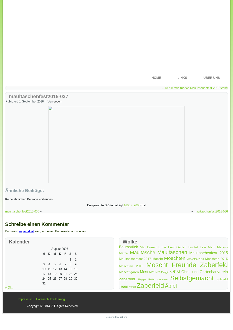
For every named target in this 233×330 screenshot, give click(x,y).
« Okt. (9, 287)
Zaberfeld (150, 285)
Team (123, 286)
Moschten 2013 (195, 259)
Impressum (25, 299)
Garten (181, 247)
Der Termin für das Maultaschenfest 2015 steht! (194, 88)
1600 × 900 (131, 205)
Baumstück (128, 247)
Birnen (152, 247)
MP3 (151, 272)
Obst (175, 271)
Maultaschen (172, 252)
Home (156, 77)
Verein (132, 286)
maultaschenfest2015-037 (38, 96)
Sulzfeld (222, 279)
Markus (222, 247)
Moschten (174, 258)
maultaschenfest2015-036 (211, 211)
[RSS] (13, 301)
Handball (193, 247)
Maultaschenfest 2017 (135, 259)
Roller (151, 279)
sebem (57, 101)
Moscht (157, 259)
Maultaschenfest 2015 (208, 253)
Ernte (162, 247)
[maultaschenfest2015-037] (116, 182)
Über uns (211, 77)
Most (144, 272)
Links (182, 77)
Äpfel (171, 286)
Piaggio (142, 279)
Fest (171, 247)
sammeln (162, 279)
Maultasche (142, 252)
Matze (123, 253)
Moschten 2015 (216, 259)
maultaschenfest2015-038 (22, 211)
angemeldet (26, 231)
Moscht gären (129, 272)
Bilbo (142, 247)
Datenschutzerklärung (50, 299)
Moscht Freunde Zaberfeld (187, 265)
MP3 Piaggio (162, 272)
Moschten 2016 (131, 266)
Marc (211, 247)
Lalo (203, 247)
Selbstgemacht (192, 278)
